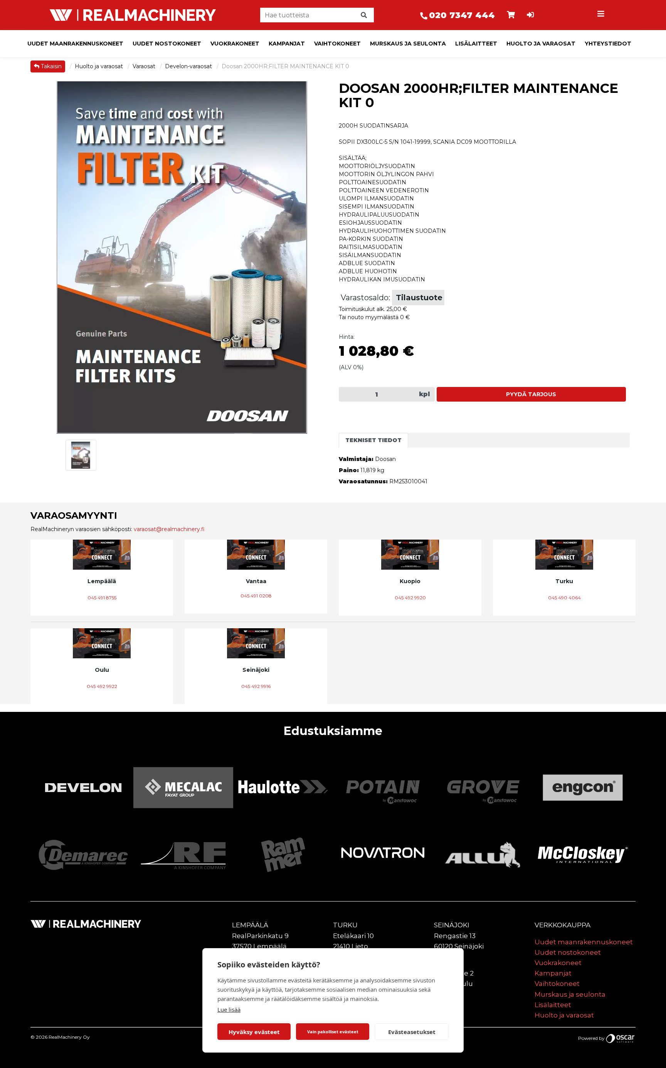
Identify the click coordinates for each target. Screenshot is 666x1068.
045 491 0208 (256, 596)
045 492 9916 (256, 686)
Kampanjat (287, 43)
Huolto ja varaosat (540, 43)
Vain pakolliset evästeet (332, 1031)
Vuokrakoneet (234, 43)
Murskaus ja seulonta (408, 43)
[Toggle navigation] (602, 15)
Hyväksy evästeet (254, 1032)
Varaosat (145, 66)
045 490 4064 (564, 597)
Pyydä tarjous (531, 394)
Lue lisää (228, 1009)
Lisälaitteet (476, 43)
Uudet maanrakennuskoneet (75, 43)
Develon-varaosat (189, 66)
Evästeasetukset (412, 1032)
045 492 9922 (102, 686)
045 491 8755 (101, 597)
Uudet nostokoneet (167, 43)
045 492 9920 (410, 597)
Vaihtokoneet (337, 43)
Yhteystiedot (608, 43)
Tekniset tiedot (373, 440)
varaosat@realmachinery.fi (169, 529)
